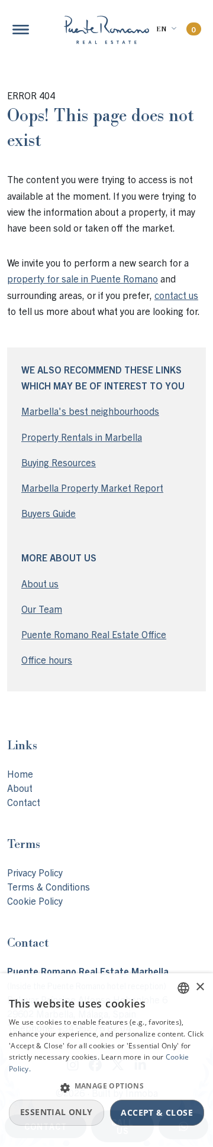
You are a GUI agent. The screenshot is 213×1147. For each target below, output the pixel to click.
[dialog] (106, 1060)
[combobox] (183, 988)
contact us (176, 295)
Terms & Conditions (48, 886)
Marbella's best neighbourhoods (90, 411)
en (161, 29)
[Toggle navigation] (20, 29)
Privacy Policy (35, 872)
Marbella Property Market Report (92, 487)
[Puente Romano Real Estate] (106, 30)
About (20, 788)
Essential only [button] (56, 1111)
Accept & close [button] (157, 1112)
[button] (106, 1087)
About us (40, 583)
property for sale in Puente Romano (82, 278)
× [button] (199, 987)
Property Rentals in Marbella (81, 437)
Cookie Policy (35, 900)
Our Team (41, 609)
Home (20, 773)
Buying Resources (58, 462)
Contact (23, 802)
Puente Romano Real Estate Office (93, 634)
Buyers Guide (48, 513)
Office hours (46, 659)
